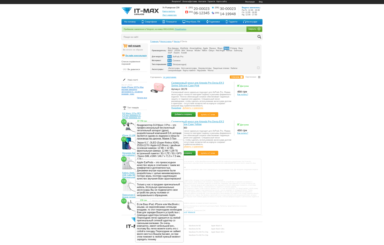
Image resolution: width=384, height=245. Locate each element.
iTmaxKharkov (180, 29)
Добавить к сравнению (193, 108)
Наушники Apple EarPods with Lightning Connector (133, 154)
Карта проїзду (168, 11)
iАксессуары (174, 68)
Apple (205, 48)
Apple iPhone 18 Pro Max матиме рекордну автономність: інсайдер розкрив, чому (133, 90)
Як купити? (176, 1)
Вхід (260, 2)
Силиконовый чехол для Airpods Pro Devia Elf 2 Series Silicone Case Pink (197, 84)
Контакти (202, 1)
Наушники (201, 70)
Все (169, 57)
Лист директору (169, 15)
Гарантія (211, 1)
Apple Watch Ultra (217, 229)
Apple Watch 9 (216, 226)
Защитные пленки (221, 68)
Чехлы (177, 41)
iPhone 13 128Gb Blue (132, 135)
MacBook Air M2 (195, 226)
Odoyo (211, 50)
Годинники (214, 21)
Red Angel (220, 50)
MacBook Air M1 (195, 229)
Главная (154, 41)
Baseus (212, 48)
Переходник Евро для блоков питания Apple (132, 196)
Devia (226, 48)
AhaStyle (184, 48)
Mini (183, 50)
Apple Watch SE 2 (217, 232)
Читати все (142, 98)
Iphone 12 (191, 212)
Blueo (220, 48)
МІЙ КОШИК (134, 46)
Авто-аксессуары (189, 68)
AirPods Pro (178, 57)
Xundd (184, 53)
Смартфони (151, 21)
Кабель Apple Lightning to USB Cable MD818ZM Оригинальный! (133, 175)
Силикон (176, 60)
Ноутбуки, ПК (193, 21)
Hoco (240, 48)
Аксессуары (166, 41)
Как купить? (242, 94)
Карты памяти (189, 70)
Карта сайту (221, 1)
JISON (177, 50)
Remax (229, 50)
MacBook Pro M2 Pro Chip (198, 235)
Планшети (171, 21)
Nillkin (204, 50)
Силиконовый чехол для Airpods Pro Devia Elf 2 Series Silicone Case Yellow (197, 123)
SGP (170, 53)
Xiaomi (177, 53)
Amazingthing (195, 48)
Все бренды (173, 48)
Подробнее (176, 108)
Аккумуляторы (205, 68)
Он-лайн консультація (136, 55)
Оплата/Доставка (189, 1)
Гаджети (233, 21)
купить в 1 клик (208, 114)
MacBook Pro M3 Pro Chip (198, 232)
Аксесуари (251, 21)
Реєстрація (250, 2)
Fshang (233, 48)
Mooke (197, 50)
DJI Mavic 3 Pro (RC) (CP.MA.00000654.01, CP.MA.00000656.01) (131, 115)
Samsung (238, 50)
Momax (190, 50)
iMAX (170, 50)
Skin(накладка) (179, 64)
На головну (130, 21)
